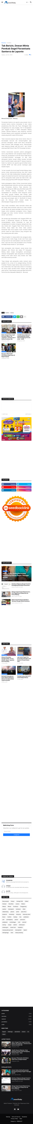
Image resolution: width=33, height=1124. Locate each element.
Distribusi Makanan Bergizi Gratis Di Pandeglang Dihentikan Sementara (21, 584)
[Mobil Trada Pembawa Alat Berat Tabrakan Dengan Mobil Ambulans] (6, 602)
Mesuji (4, 906)
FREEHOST (19, 1121)
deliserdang (5, 911)
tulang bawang (19, 932)
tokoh (3, 1034)
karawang (11, 914)
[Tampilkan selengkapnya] (24, 316)
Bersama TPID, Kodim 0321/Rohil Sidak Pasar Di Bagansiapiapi (8, 355)
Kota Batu (11, 903)
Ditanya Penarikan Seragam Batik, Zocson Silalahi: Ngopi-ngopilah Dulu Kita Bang (8, 659)
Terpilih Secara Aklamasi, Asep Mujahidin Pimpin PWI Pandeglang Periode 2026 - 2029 (23, 337)
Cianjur (12, 901)
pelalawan (5, 922)
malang (12, 312)
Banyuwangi (5, 901)
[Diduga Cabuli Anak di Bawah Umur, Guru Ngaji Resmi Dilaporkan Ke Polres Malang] (6, 594)
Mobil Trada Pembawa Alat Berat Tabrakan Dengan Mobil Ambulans (21, 600)
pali (3, 919)
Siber (20, 1118)
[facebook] (15, 1109)
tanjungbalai (18, 930)
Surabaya (15, 906)
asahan (4, 909)
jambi (17, 911)
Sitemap (8, 1116)
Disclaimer (24, 1116)
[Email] (21, 316)
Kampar (4, 903)
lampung (18, 914)
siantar (15, 924)
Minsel (9, 906)
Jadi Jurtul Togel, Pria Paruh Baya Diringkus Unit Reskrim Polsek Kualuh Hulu (24, 659)
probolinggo (13, 922)
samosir (24, 922)
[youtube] (18, 1109)
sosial (16, 1024)
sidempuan (22, 924)
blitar (24, 909)
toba (12, 932)
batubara (18, 909)
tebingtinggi (5, 932)
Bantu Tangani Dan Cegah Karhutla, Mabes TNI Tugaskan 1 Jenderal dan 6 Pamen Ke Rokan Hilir (8, 337)
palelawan (26, 917)
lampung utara (26, 914)
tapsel (25, 930)
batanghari (11, 909)
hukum (23, 1031)
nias (20, 917)
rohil (19, 922)
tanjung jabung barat (7, 930)
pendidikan (16, 1021)
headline (9, 42)
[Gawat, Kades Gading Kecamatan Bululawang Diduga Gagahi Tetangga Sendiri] (6, 1072)
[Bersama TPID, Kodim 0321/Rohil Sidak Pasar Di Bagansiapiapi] (6, 1060)
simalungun (5, 927)
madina (9, 917)
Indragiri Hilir (19, 901)
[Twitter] (14, 316)
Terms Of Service (16, 1116)
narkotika (16, 1016)
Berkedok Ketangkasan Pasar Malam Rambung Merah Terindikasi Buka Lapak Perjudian (8, 678)
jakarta (12, 911)
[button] (2, 2)
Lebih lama (28, 414)
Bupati (4, 1031)
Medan (23, 903)
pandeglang (9, 919)
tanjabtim (20, 927)
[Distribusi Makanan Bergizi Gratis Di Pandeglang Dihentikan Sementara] (6, 586)
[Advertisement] (16, 23)
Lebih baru (5, 414)
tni (28, 1031)
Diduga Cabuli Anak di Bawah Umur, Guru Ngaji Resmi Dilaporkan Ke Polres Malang (21, 593)
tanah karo (13, 927)
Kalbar (26, 901)
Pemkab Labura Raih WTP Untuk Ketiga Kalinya (24, 676)
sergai (9, 924)
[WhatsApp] (18, 316)
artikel (16, 1013)
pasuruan (22, 919)
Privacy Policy (14, 1118)
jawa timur (23, 911)
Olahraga (10, 1031)
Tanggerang (23, 906)
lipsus (3, 917)
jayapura (4, 914)
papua (16, 919)
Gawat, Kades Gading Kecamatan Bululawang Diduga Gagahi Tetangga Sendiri (21, 1071)
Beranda (4, 42)
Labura (17, 903)
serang (4, 924)
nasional (16, 1019)
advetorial (17, 1031)
